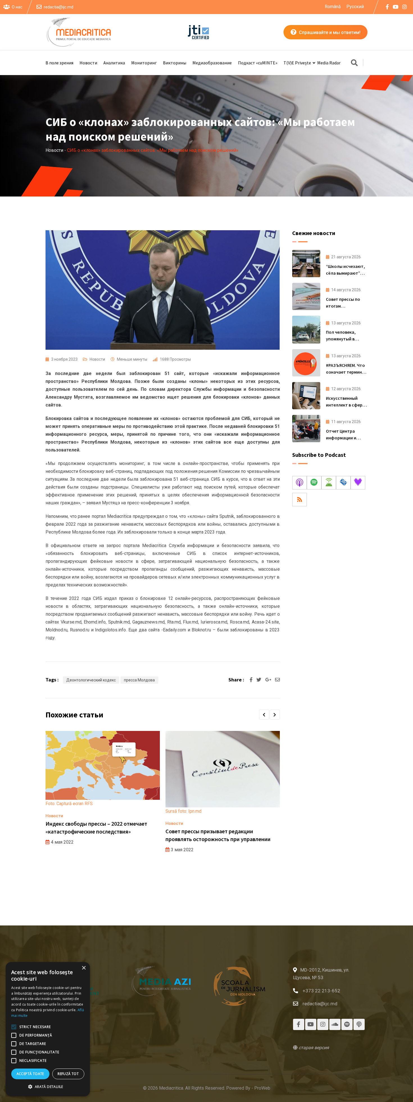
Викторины (174, 63)
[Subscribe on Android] (328, 482)
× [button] (83, 968)
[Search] (354, 63)
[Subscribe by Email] (343, 482)
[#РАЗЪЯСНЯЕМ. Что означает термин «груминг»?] (306, 362)
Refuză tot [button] (68, 1073)
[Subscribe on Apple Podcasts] (299, 482)
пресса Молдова (139, 680)
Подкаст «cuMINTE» (257, 63)
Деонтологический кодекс (91, 680)
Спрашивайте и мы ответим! (329, 32)
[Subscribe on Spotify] (314, 482)
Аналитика (114, 63)
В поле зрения (59, 63)
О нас (17, 7)
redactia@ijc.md (58, 7)
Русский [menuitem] (355, 6)
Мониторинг (144, 63)
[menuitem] (333, 7)
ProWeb (262, 1088)
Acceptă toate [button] (30, 1073)
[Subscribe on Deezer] (358, 482)
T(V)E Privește (297, 63)
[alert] (48, 1029)
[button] (264, 715)
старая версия (313, 1047)
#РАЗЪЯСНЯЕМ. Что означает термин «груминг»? (345, 371)
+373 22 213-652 (321, 990)
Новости (88, 63)
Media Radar (329, 63)
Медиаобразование (212, 63)
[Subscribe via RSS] (299, 499)
